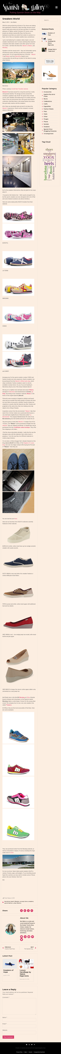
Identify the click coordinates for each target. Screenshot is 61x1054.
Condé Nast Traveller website (20, 89)
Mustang (4, 47)
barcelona (7, 901)
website (4, 425)
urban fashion (17, 903)
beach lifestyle (15, 901)
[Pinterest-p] (34, 1044)
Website (4, 1030)
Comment (5, 997)
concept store (24, 901)
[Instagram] (25, 936)
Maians (30, 45)
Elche (28, 697)
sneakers (31, 901)
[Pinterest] (28, 936)
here (16, 518)
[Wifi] (32, 936)
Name (4, 1017)
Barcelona (18, 56)
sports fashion (8, 903)
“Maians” (27, 411)
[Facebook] (21, 936)
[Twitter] (21, 939)
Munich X (25, 45)
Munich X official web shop (22, 381)
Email (4, 1023)
